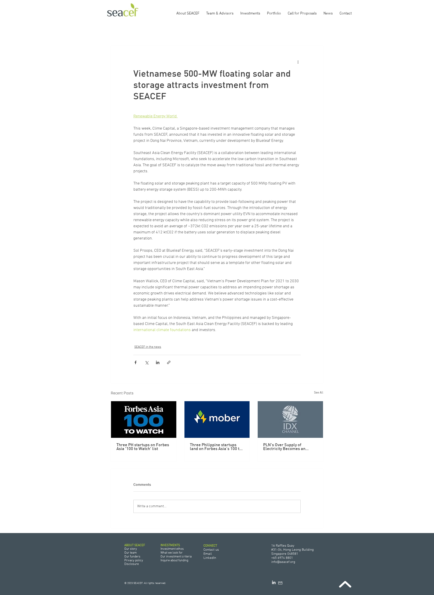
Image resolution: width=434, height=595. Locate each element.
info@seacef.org (283, 562)
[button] (317, 32)
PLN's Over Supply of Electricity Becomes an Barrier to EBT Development (289, 447)
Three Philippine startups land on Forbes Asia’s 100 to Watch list (216, 447)
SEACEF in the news (146, 32)
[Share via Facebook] (135, 362)
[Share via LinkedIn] (158, 362)
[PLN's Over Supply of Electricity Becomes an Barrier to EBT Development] (290, 419)
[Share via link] (169, 362)
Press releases (126, 32)
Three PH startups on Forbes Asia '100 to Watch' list (142, 447)
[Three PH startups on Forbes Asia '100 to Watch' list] (143, 419)
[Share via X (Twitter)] (146, 362)
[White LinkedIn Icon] (273, 582)
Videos (163, 32)
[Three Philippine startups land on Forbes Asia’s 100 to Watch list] (217, 419)
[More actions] (298, 62)
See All (318, 393)
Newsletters (177, 32)
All (112, 32)
